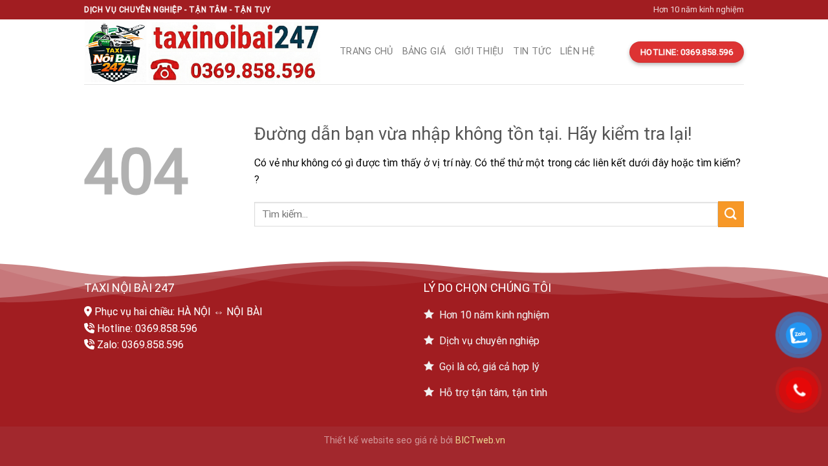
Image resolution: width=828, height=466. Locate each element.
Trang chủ (366, 51)
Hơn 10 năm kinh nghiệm (698, 9)
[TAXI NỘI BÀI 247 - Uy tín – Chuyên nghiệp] (202, 52)
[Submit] (731, 214)
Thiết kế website (358, 440)
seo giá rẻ (417, 440)
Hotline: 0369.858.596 (147, 328)
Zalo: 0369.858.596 (140, 344)
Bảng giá (424, 51)
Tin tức (532, 51)
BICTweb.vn (480, 440)
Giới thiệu (479, 51)
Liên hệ (577, 51)
